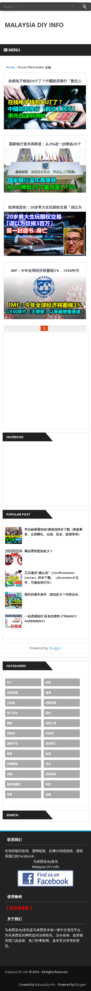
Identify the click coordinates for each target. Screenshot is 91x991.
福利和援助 (13, 784)
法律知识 (51, 774)
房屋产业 (12, 743)
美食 (9, 794)
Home (10, 67)
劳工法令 (12, 713)
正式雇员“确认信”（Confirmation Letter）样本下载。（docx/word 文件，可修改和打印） (52, 578)
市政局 (50, 733)
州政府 (11, 733)
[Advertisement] (45, 380)
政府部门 (51, 743)
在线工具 (51, 723)
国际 (9, 723)
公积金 (11, 702)
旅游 (48, 753)
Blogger (55, 648)
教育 (9, 753)
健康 (48, 692)
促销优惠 (12, 692)
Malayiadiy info (45, 985)
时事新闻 (12, 763)
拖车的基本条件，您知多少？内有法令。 (53, 594)
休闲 (48, 682)
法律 (9, 774)
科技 (48, 784)
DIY (9, 682)
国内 (48, 713)
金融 (48, 794)
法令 (48, 763)
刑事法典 (51, 702)
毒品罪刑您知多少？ (39, 551)
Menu (14, 50)
